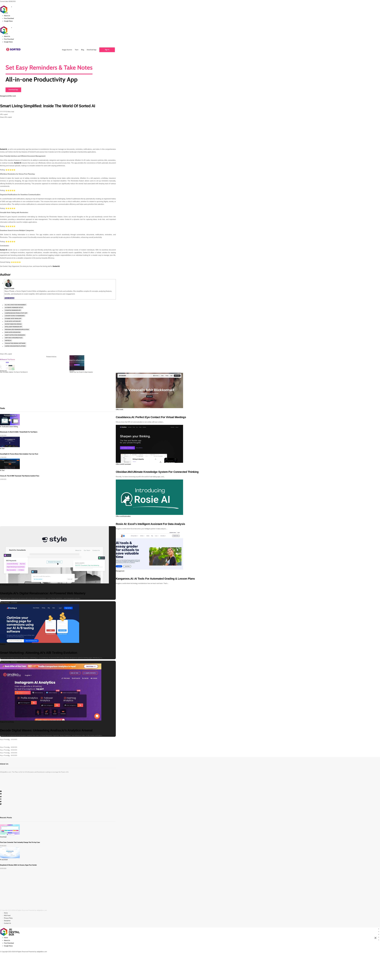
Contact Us (7, 923)
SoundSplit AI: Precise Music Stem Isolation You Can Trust (19, 454)
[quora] (0, 799)
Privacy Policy (8, 918)
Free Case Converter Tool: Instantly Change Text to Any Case (20, 842)
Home (6, 913)
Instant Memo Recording (13, 324)
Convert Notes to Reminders (15, 315)
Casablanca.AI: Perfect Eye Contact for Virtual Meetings (151, 417)
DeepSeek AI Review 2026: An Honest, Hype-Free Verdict (18, 865)
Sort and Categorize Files (13, 337)
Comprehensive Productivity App (16, 313)
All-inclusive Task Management (15, 304)
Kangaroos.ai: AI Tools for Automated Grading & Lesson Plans (155, 578)
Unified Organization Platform (15, 346)
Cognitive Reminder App (13, 310)
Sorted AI (3, 149)
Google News (8, 946)
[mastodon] (0, 804)
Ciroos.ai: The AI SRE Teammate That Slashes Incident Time (19, 476)
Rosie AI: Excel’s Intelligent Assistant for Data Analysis (150, 523)
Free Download (9, 943)
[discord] (1, 791)
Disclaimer (7, 920)
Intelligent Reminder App (13, 326)
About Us (7, 940)
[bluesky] (0, 802)
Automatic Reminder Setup (14, 307)
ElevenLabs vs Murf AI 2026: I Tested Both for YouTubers (18, 432)
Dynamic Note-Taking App (13, 318)
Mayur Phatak (9, 288)
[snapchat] (1, 794)
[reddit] (1, 796)
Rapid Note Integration (12, 332)
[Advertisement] (58, 133)
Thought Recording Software (15, 343)
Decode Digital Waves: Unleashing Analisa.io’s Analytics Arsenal (46, 730)
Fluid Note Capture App (13, 321)
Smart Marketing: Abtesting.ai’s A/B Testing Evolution (38, 652)
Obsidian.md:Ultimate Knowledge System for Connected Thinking (157, 471)
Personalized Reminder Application (17, 329)
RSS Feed (7, 915)
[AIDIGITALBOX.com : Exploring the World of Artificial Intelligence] (10, 27)
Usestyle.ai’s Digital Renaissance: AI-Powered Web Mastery (42, 593)
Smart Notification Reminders (15, 335)
